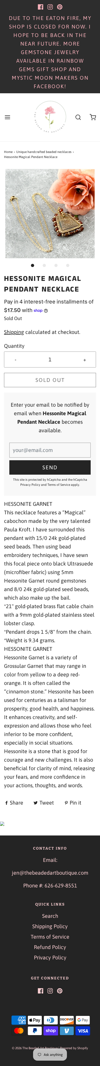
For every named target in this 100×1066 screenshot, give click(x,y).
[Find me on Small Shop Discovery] (50, 823)
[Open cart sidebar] (92, 117)
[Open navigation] (7, 117)
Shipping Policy (50, 926)
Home (8, 152)
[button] (50, 213)
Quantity (14, 346)
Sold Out (50, 380)
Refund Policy (50, 947)
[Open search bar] (78, 117)
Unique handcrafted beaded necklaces (43, 152)
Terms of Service (58, 485)
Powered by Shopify (74, 1048)
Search (50, 916)
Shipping (14, 332)
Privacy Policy (30, 485)
